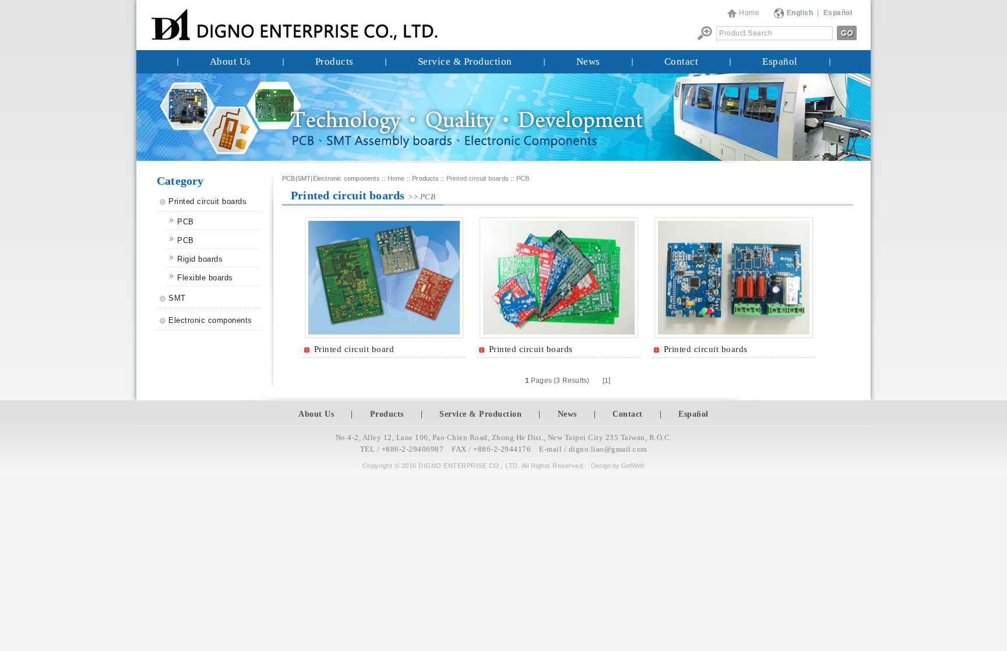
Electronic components (210, 320)
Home (749, 13)
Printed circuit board (354, 349)
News (588, 61)
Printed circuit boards (207, 201)
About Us (230, 61)
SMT (177, 298)
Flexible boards (205, 277)
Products (334, 61)
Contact (681, 61)
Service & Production (465, 61)
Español (780, 61)
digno (579, 449)
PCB (185, 221)
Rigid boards (200, 259)
